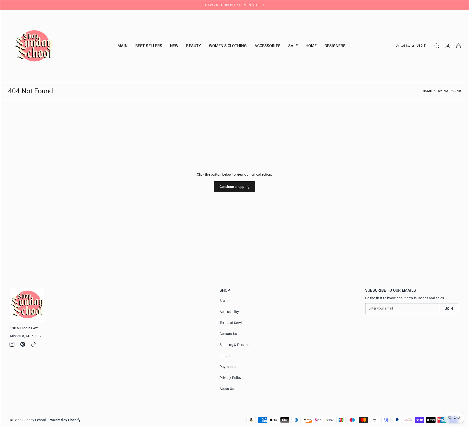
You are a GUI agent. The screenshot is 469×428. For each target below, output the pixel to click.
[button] (12, 344)
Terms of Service (232, 323)
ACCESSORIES (267, 45)
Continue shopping (234, 187)
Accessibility (229, 312)
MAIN (122, 45)
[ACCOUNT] (447, 46)
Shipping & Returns (235, 345)
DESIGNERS (335, 45)
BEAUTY (193, 45)
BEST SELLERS (148, 45)
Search (225, 301)
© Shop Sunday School (28, 420)
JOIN (449, 308)
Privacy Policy (231, 378)
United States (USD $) (411, 45)
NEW (174, 45)
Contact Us (228, 334)
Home (427, 91)
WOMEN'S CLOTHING (228, 45)
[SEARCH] (437, 46)
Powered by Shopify (65, 420)
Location (227, 356)
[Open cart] (458, 46)
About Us (227, 389)
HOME (311, 45)
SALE (293, 45)
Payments (227, 367)
